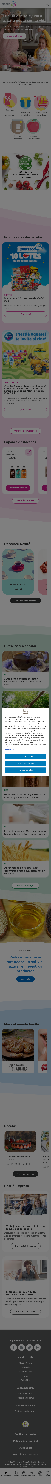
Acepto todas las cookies (25, 763)
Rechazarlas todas (25, 770)
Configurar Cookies (25, 756)
